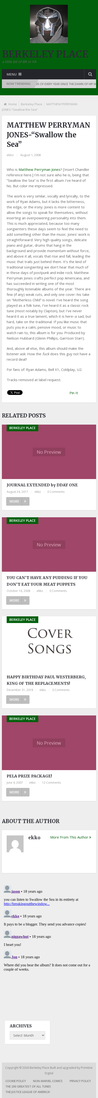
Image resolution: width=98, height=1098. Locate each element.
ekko (10, 155)
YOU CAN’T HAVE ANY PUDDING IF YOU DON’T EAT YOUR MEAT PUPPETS (47, 580)
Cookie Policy (15, 1081)
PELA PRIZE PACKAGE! (29, 776)
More (14, 501)
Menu (12, 74)
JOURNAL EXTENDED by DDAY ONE (42, 485)
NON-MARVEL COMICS (48, 1081)
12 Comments (51, 783)
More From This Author (69, 837)
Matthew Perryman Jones (39, 169)
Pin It (73, 392)
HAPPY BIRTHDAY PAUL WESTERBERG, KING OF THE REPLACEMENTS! (46, 680)
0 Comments (55, 492)
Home (12, 104)
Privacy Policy (80, 1081)
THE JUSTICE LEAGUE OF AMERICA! (27, 1092)
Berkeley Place (31, 104)
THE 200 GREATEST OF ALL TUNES (28, 1086)
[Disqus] (49, 942)
